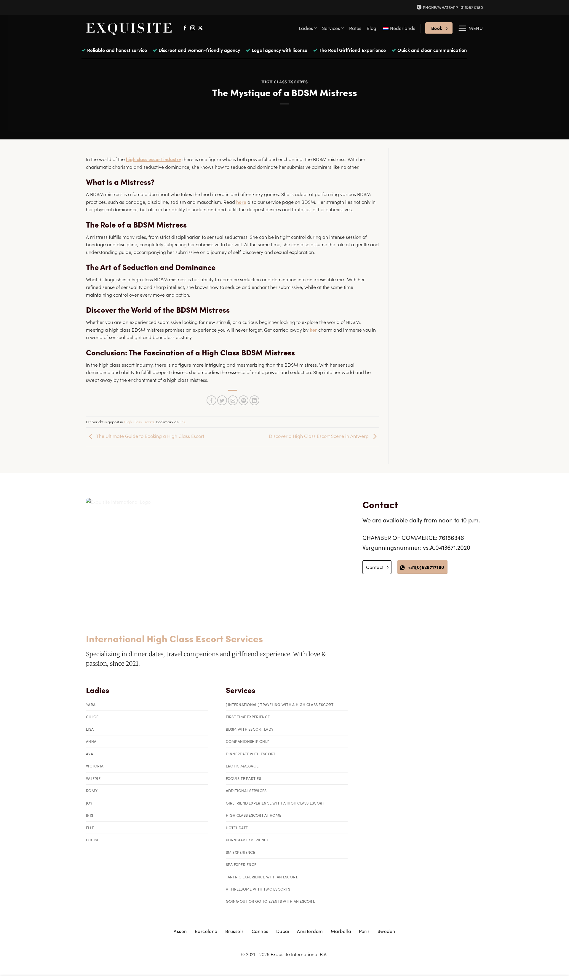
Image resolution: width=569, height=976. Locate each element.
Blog (371, 28)
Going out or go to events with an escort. (270, 901)
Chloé (92, 716)
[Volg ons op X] (200, 28)
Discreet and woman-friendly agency (199, 50)
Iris (89, 815)
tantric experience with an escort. (262, 876)
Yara (90, 704)
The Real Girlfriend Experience (352, 50)
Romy (92, 790)
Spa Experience (241, 864)
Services (331, 28)
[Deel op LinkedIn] (254, 400)
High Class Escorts (284, 82)
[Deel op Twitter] (222, 400)
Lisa (90, 729)
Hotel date (237, 827)
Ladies (306, 28)
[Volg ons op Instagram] (192, 28)
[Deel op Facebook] (211, 400)
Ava (89, 753)
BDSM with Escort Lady (250, 729)
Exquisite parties (243, 778)
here (241, 201)
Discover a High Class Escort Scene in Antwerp (319, 436)
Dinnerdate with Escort (251, 753)
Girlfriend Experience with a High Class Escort (275, 802)
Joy (89, 802)
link (182, 421)
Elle (90, 827)
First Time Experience (248, 716)
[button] (470, 28)
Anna (91, 741)
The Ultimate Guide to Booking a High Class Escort (149, 436)
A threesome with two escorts (258, 888)
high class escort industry (153, 159)
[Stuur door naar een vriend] (233, 400)
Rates (355, 28)
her (313, 329)
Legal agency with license (279, 50)
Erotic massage (242, 765)
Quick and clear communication (432, 50)
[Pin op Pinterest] (243, 400)
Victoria (94, 765)
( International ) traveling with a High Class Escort (279, 704)
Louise (92, 839)
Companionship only (247, 741)
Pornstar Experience (247, 839)
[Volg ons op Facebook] (185, 28)
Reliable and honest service (117, 50)
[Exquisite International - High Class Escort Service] (129, 28)
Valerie (93, 778)
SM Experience (240, 852)
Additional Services (246, 790)
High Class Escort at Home (253, 815)
